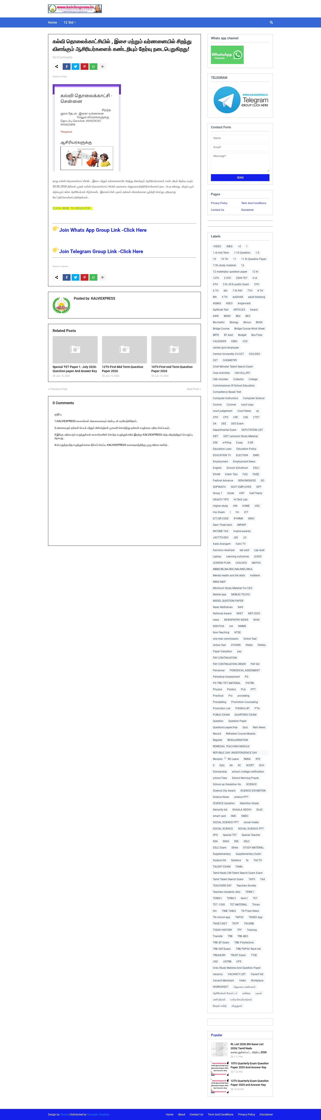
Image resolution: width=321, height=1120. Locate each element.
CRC (235, 417)
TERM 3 (231, 898)
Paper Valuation (222, 651)
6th (226, 290)
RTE (258, 759)
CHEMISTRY (230, 360)
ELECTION (242, 455)
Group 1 (217, 493)
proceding (243, 695)
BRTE (216, 335)
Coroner (231, 404)
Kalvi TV (241, 543)
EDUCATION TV (222, 455)
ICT (246, 512)
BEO (247, 316)
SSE (236, 841)
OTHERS (236, 645)
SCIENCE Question (224, 803)
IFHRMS (238, 518)
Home (169, 1114)
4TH (215, 284)
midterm (255, 575)
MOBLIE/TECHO (240, 594)
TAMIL (239, 866)
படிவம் (258, 993)
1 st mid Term (221, 252)
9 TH (225, 297)
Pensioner (219, 670)
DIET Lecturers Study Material (240, 436)
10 (214, 259)
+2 (239, 246)
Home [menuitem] (52, 22)
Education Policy (246, 448)
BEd (238, 316)
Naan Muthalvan (223, 607)
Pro (230, 695)
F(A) (245, 474)
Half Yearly (255, 493)
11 (234, 259)
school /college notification (248, 771)
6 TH (216, 290)
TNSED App (255, 917)
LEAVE (258, 556)
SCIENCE (251, 784)
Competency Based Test (227, 391)
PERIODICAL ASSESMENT (245, 670)
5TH (256, 284)
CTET (256, 417)
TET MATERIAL (238, 904)
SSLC (247, 841)
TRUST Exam (238, 955)
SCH (261, 765)
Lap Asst (259, 550)
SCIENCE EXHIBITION (253, 790)
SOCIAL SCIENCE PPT (226, 822)
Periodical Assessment (226, 676)
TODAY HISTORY (222, 929)
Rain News (259, 727)
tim (215, 910)
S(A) (221, 765)
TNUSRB (249, 923)
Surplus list (219, 860)
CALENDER (219, 341)
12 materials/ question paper (230, 271)
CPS (225, 417)
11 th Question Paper (253, 259)
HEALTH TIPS (221, 499)
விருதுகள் (237, 1005)
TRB (230, 936)
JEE (235, 537)
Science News (221, 797)
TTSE (254, 955)
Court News (244, 410)
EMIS (256, 455)
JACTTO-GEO (220, 537)
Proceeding (219, 702)
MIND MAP (219, 581)
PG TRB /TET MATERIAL (227, 683)
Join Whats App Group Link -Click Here (103, 230)
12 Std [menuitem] (68, 22)
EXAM (216, 474)
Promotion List (221, 708)
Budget (242, 335)
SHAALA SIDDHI (241, 809)
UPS (238, 961)
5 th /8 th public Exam (236, 284)
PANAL (262, 645)
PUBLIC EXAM (221, 714)
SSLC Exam (219, 847)
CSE (245, 417)
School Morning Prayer (245, 778)
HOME (246, 505)
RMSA (247, 759)
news (216, 619)
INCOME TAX (220, 531)
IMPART (241, 524)
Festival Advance (223, 480)
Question (218, 721)
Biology (234, 322)
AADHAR (238, 297)
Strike (234, 847)
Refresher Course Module (240, 733)
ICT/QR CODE (221, 518)
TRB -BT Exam (221, 942)
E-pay (239, 442)
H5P (241, 493)
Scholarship (220, 771)
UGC (215, 961)
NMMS (242, 626)
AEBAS (217, 303)
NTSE (237, 632)
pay (239, 651)
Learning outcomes (237, 556)
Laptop (217, 556)
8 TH (260, 290)
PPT (253, 689)
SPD (215, 835)
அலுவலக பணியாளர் (244, 986)
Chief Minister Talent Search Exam (233, 366)
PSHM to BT (242, 708)
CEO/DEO (254, 354)
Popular (216, 1035)
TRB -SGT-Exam (222, 948)
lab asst (244, 550)
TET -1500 (219, 904)
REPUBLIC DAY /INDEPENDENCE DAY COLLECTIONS (235, 753)
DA (214, 423)
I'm (237, 512)
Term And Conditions (253, 203)
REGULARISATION (237, 740)
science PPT (241, 797)
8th (215, 297)
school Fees (220, 778)
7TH (249, 290)
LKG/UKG (241, 562)
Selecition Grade (249, 803)
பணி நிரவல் (219, 999)
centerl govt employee (226, 347)
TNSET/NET (220, 923)
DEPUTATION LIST (252, 429)
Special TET (230, 835)
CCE (245, 341)
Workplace (257, 980)
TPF (239, 929)
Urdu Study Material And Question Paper (237, 967)
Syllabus (236, 860)
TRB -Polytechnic (244, 942)
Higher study (220, 505)
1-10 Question (242, 252)
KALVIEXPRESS (102, 298)
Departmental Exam (224, 429)
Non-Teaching (221, 632)
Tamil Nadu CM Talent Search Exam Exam (238, 872)
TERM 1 (249, 891)
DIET (215, 436)
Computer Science (253, 398)
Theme (64, 1114)
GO (262, 480)
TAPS (252, 879)
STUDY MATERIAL (253, 847)
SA (231, 765)
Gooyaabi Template (98, 1114)
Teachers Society (246, 885)
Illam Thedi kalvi (222, 524)
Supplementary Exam (248, 853)
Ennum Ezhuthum (237, 467)
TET (255, 898)
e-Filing (227, 442)
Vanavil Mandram (223, 980)
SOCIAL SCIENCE (223, 828)
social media (251, 822)
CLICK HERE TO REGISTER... (73, 208)
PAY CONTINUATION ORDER (229, 664)
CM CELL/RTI (242, 372)
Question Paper (237, 721)
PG (246, 676)
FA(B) (256, 474)
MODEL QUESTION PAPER (228, 600)
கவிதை (246, 993)
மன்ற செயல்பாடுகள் (241, 999)
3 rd (254, 278)
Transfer (218, 936)
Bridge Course (221, 328)
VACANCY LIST (237, 974)
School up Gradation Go (227, 784)
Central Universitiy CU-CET (228, 354)
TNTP (235, 923)
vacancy (218, 974)
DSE (215, 442)
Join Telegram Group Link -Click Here (101, 251)
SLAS (259, 809)
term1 (244, 898)
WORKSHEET (220, 986)
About (181, 1114)
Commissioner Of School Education (234, 385)
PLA (243, 689)
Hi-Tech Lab (240, 499)
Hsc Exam (219, 512)
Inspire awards (242, 531)
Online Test (219, 645)
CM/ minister (220, 379)
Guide (230, 493)
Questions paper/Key (225, 727)
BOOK (259, 322)
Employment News (244, 461)
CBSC (234, 341)
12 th (255, 271)
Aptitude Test (220, 309)
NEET (239, 613)
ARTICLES (239, 309)
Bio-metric (219, 322)
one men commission (225, 638)
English (217, 467)
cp (257, 410)
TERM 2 (217, 898)
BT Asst (228, 335)
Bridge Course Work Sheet (249, 328)
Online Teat (250, 638)
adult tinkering (256, 297)
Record (217, 733)
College (253, 379)
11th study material (224, 265)
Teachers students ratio (226, 891)
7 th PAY (237, 290)
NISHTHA (218, 626)
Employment (220, 461)
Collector (238, 379)
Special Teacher (251, 835)
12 (242, 265)
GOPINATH (219, 486)
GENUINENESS (247, 480)
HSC (257, 505)
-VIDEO (217, 246)
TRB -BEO (242, 936)
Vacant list (257, 974)
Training (252, 929)
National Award (222, 613)
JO (244, 537)
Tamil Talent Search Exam (228, 879)
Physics (217, 689)
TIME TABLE (229, 910)
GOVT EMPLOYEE (241, 486)
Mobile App (219, 594)
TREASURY (219, 955)
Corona (217, 404)
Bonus (247, 322)
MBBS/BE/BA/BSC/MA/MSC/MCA (232, 569)
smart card (219, 816)
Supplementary (222, 853)
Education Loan (222, 448)
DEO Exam (237, 423)
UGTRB (227, 961)
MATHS (256, 562)
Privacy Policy (219, 203)
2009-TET (241, 278)
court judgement (222, 410)
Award (254, 309)
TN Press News (250, 910)
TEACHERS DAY (222, 885)
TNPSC (239, 917)
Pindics (231, 689)
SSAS (226, 841)
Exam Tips (231, 474)
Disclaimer (247, 209)
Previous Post (58, 389)
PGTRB (250, 683)
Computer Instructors (225, 398)
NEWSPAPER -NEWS (236, 619)
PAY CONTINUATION (225, 657)
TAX (262, 879)
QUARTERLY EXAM (245, 714)
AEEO (229, 303)
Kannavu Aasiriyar (224, 550)
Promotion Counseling (244, 702)
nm (231, 626)
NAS (240, 607)
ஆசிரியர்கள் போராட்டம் (225, 993)
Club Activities (221, 372)
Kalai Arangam (222, 543)
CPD (215, 417)
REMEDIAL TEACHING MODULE (231, 746)
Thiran (256, 904)
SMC (233, 816)
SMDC (245, 816)
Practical (218, 695)
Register (217, 740)
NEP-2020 (254, 613)
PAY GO (255, 664)
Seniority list (220, 809)
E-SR (250, 442)
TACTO (258, 860)
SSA (215, 841)
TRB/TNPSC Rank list (248, 948)
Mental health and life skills (229, 575)
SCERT (250, 765)
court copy (247, 404)
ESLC (256, 467)
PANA (249, 645)
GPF (258, 486)
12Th (216, 278)
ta (247, 860)
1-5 (257, 252)
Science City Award (224, 790)
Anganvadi (244, 303)
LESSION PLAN (222, 562)
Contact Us (217, 209)
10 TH (224, 259)
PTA (257, 708)
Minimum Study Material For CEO (232, 588)
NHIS (256, 619)
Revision (218, 759)
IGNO (251, 518)
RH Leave (233, 759)
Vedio (242, 980)
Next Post (193, 389)
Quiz (245, 727)
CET (215, 360)
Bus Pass (256, 335)
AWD (216, 316)
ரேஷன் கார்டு (220, 1005)
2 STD (227, 278)
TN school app (221, 917)
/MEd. (229, 246)
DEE (223, 423)
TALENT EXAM (221, 866)
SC (239, 765)
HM (235, 505)
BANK (227, 316)
